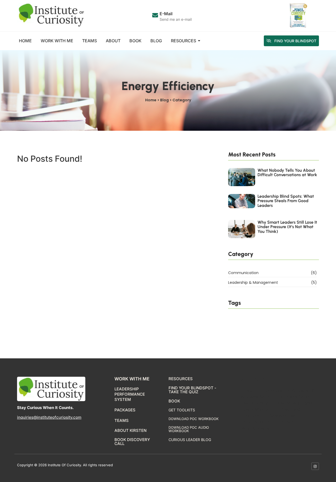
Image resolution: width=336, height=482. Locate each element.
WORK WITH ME (57, 40)
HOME (25, 40)
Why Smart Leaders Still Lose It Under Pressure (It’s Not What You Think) (287, 227)
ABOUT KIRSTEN (130, 430)
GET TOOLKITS (182, 410)
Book (174, 401)
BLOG (156, 40)
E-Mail (166, 13)
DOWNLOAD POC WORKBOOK (194, 419)
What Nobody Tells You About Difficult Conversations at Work (287, 172)
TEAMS (89, 40)
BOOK (135, 40)
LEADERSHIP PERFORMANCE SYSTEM (129, 394)
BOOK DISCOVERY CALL (132, 441)
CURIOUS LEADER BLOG (190, 439)
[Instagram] (315, 466)
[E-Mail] (155, 15)
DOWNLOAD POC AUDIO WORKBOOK (189, 429)
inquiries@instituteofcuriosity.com (49, 417)
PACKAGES (124, 409)
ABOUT (113, 40)
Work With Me (131, 378)
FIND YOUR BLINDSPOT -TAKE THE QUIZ (192, 389)
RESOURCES (183, 40)
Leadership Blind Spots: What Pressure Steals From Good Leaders (286, 201)
